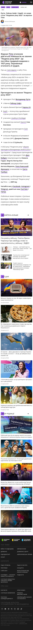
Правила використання (22, 593)
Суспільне (22, 622)
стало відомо (12, 70)
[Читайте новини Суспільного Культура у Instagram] (15, 609)
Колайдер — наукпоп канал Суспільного (8, 575)
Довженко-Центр (22, 551)
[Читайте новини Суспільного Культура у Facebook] (2, 609)
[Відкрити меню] (31, 2)
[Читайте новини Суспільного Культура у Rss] (11, 609)
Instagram (25, 186)
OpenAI (23, 122)
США (26, 129)
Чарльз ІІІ (26, 107)
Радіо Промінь (5, 565)
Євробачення (21, 549)
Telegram (4, 189)
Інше (3, 9)
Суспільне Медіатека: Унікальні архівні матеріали (8, 580)
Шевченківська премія (24, 554)
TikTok (3, 192)
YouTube (24, 189)
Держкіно (4, 551)
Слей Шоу (4, 570)
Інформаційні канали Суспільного (24, 597)
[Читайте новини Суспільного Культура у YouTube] (5, 609)
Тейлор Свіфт (15, 7)
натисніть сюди (23, 623)
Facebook (16, 186)
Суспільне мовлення (8, 593)
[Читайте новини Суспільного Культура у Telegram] (8, 609)
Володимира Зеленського (20, 149)
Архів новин (21, 590)
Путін (8, 7)
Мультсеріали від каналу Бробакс (23, 571)
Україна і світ (24, 7)
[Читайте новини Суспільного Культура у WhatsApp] (18, 609)
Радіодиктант (5, 554)
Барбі (5, 111)
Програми (4, 568)
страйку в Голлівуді (18, 118)
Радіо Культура (22, 565)
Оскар (3, 557)
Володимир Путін (23, 99)
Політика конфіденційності (7, 597)
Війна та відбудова (7, 549)
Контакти (4, 590)
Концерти (20, 568)
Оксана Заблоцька (10, 21)
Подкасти (20, 575)
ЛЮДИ (3, 7)
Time (11, 54)
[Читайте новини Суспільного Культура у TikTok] (21, 609)
